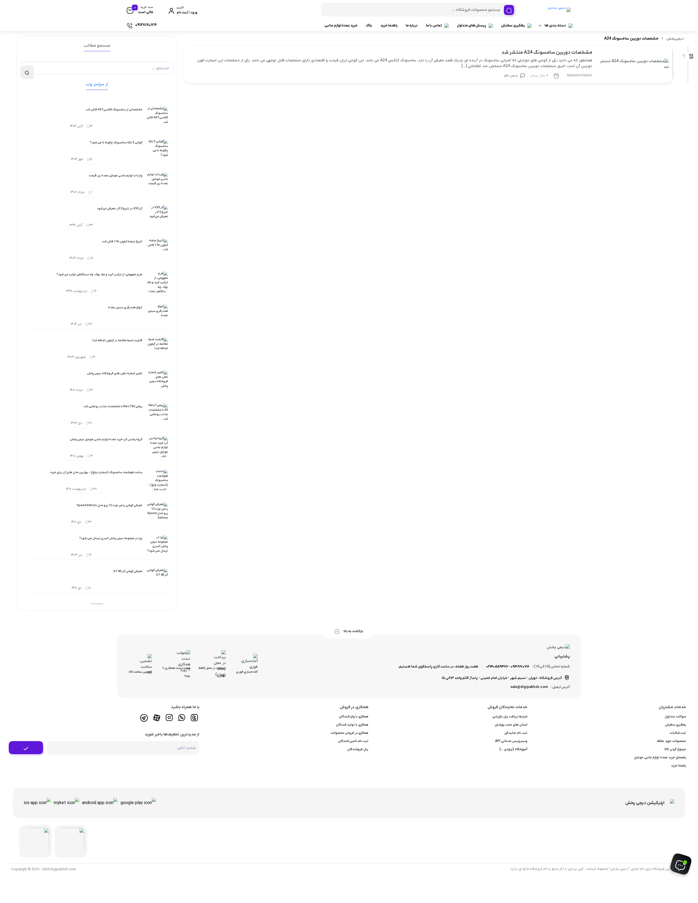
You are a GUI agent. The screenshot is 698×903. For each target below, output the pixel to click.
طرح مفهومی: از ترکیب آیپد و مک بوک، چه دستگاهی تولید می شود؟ (99, 274)
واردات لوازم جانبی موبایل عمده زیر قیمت (115, 175)
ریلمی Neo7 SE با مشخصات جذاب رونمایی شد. (112, 406)
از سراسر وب (97, 84)
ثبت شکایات (678, 733)
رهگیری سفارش (513, 25)
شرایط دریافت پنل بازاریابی (509, 716)
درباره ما (412, 25)
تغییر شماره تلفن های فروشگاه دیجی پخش (114, 373)
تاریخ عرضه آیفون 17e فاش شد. (121, 241)
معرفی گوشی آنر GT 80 (127, 571)
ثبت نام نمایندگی (515, 733)
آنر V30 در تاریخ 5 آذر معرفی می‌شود (119, 208)
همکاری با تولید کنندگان (352, 725)
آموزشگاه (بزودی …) (513, 749)
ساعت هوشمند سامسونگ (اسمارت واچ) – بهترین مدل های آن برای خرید (96, 472)
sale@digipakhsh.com (529, 687)
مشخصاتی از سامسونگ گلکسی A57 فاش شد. (113, 109)
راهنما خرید (389, 25)
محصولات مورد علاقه (671, 741)
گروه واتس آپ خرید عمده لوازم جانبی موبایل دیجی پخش (106, 439)
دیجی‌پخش (675, 38)
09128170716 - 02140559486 (507, 666)
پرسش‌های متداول (471, 25)
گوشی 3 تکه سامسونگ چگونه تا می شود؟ (116, 142)
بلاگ (369, 25)
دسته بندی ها (555, 25)
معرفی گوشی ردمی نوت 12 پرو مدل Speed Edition (109, 505)
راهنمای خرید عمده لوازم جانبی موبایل (660, 757)
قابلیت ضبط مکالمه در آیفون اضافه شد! (117, 340)
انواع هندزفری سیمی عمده (125, 307)
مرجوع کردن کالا (675, 749)
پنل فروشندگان (357, 749)
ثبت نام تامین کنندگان (353, 741)
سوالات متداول (675, 716)
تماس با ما (434, 25)
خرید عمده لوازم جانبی (340, 25)
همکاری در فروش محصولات (349, 733)
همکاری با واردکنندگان (353, 716)
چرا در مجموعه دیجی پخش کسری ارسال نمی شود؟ (110, 538)
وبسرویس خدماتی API (511, 741)
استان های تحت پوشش (511, 725)
